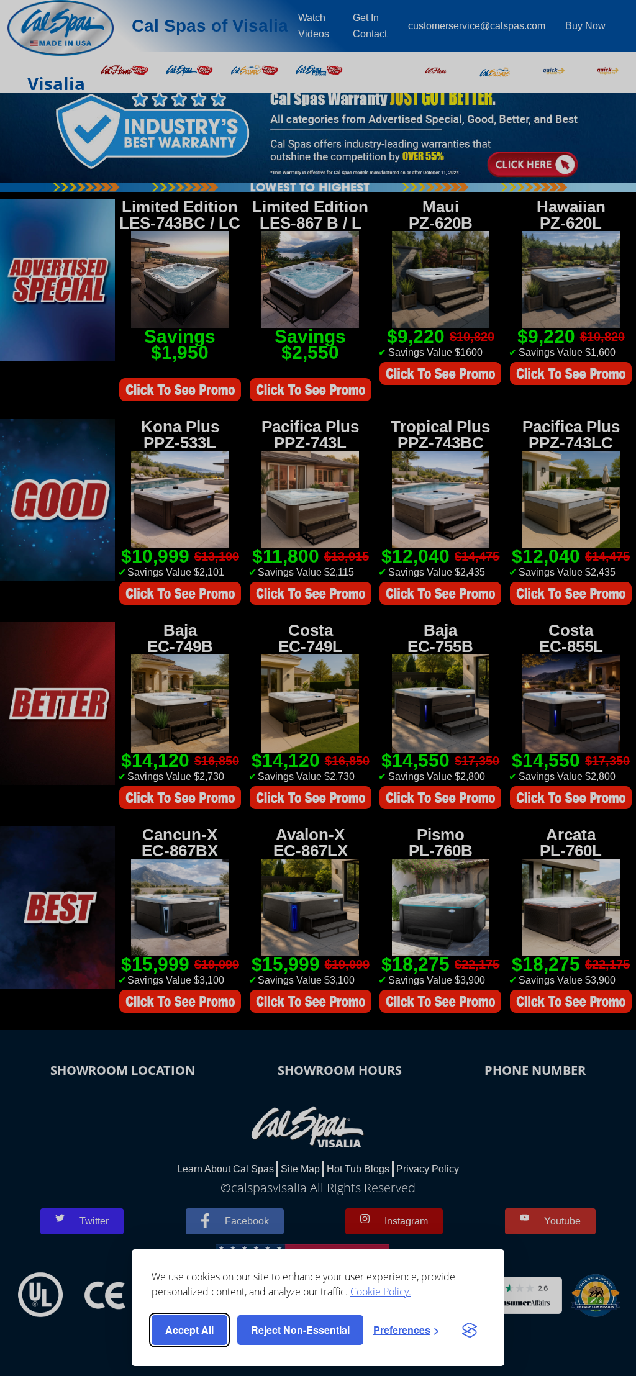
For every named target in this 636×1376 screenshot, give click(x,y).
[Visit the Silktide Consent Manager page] (469, 1330)
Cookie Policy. (380, 1291)
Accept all (189, 1330)
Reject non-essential (300, 1330)
